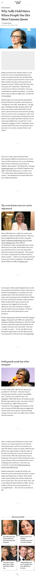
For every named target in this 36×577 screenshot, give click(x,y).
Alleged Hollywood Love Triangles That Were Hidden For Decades (26, 565)
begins (17, 406)
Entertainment (5, 7)
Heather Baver (7, 23)
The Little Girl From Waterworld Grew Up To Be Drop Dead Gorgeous (9, 539)
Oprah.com (23, 261)
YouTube (7, 96)
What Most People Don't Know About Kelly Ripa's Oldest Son (8, 565)
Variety (12, 123)
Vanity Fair (30, 334)
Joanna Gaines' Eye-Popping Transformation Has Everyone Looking (26, 539)
